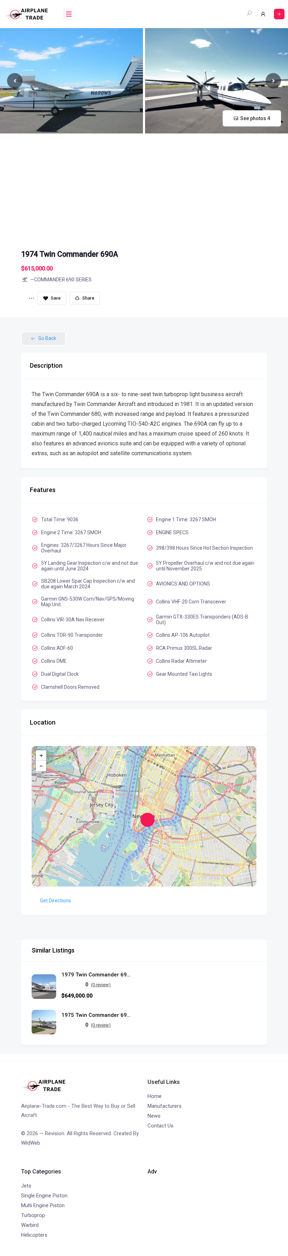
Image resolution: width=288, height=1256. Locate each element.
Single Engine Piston (44, 1195)
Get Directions (55, 900)
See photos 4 (255, 118)
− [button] (41, 766)
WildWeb (30, 1143)
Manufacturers (165, 1106)
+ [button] (41, 755)
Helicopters (34, 1235)
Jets (26, 1186)
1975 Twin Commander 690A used (96, 1015)
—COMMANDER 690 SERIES (61, 279)
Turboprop (33, 1215)
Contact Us (161, 1126)
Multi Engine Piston (43, 1205)
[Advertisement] (144, 186)
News (154, 1116)
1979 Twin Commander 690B (96, 974)
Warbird (30, 1225)
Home (155, 1096)
